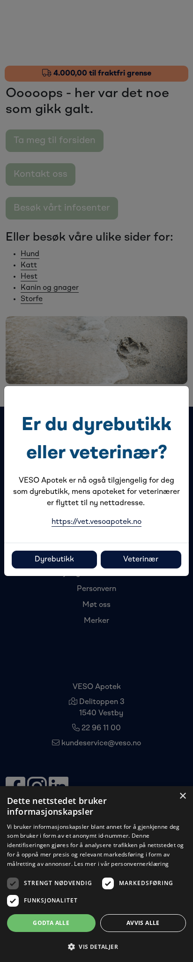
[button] (96, 946)
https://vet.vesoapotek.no (96, 522)
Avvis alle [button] (143, 923)
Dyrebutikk (54, 559)
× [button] (182, 796)
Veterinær (140, 559)
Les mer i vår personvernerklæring (121, 864)
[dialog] (96, 874)
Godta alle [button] (51, 923)
